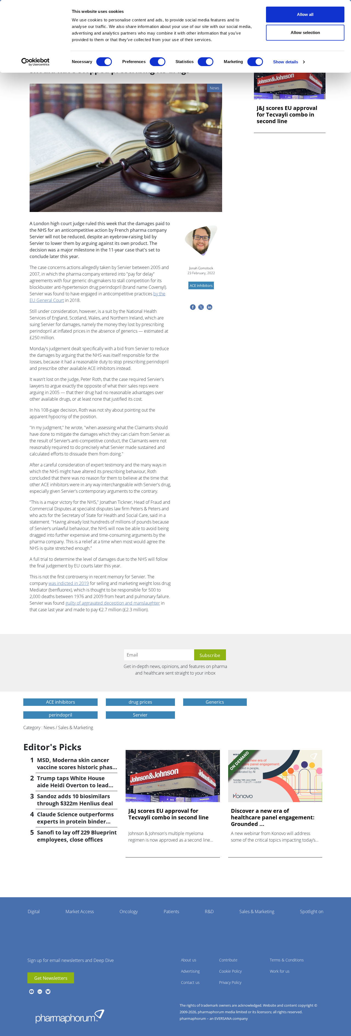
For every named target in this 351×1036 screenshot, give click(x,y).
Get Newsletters (50, 978)
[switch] (157, 61)
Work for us (280, 971)
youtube (31, 991)
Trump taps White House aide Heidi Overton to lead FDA (73, 785)
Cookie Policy (230, 971)
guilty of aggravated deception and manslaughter (113, 603)
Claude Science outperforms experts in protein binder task (75, 821)
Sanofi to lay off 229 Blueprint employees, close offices (77, 836)
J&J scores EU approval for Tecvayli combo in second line (287, 114)
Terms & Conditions (287, 960)
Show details (285, 62)
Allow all (305, 14)
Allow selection (305, 32)
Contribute (228, 960)
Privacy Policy (230, 982)
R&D (209, 911)
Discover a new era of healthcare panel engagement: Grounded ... (273, 817)
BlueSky (48, 991)
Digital (34, 911)
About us (188, 960)
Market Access (80, 911)
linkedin (40, 991)
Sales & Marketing (256, 911)
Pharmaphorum (70, 1016)
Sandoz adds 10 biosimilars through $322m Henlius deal (75, 799)
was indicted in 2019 (69, 583)
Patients (171, 911)
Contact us (190, 982)
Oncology (129, 911)
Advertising (190, 971)
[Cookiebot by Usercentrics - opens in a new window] (36, 62)
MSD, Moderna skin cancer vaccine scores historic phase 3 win (76, 767)
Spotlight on (311, 911)
